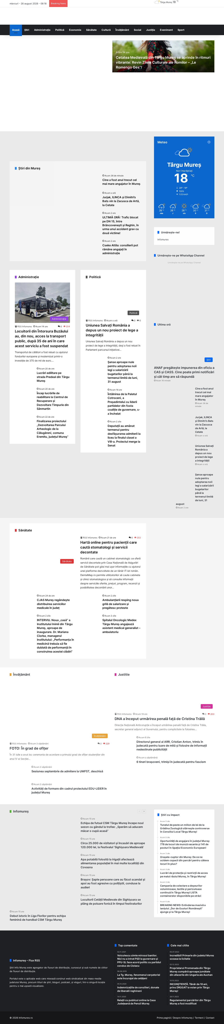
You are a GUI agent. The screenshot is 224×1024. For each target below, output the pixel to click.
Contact (210, 1017)
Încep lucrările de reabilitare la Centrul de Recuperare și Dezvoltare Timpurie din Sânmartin (53, 401)
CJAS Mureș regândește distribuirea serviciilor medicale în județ (53, 604)
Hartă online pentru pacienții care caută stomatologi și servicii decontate (108, 547)
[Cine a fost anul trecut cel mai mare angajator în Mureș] (90, 180)
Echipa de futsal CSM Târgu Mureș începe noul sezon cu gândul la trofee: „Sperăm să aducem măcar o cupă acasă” (112, 827)
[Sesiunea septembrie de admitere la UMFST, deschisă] (19, 771)
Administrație (42, 29)
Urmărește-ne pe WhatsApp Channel (184, 262)
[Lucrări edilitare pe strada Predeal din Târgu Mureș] (24, 373)
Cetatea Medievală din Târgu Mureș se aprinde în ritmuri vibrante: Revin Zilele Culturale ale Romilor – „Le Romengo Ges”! (163, 62)
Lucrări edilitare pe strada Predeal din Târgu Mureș (53, 376)
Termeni (199, 1017)
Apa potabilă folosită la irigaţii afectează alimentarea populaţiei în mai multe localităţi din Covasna (112, 863)
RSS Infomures (25, 326)
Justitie (124, 674)
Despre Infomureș (182, 1017)
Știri (26, 29)
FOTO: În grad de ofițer (29, 748)
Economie (75, 29)
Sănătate (91, 29)
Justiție (150, 29)
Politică (59, 29)
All (71, 811)
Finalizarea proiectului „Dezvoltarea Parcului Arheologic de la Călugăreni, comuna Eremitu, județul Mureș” (52, 429)
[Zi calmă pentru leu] (18, 858)
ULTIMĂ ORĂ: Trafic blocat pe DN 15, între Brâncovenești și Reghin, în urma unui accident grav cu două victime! (120, 225)
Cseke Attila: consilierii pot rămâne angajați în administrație (120, 249)
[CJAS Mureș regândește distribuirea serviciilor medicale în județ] (24, 600)
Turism (131, 811)
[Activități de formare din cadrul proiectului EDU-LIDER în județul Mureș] (19, 789)
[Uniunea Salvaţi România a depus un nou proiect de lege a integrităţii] (173, 457)
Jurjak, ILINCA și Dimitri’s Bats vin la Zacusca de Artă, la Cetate (121, 201)
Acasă (15, 29)
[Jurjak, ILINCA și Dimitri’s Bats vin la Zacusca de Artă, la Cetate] (90, 197)
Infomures (163, 239)
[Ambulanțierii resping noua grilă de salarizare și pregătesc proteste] (90, 600)
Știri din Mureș (29, 168)
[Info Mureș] (15, 16)
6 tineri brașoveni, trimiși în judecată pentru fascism (171, 762)
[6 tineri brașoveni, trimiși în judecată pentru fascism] (124, 762)
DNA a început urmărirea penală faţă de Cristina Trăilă (160, 719)
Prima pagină (164, 1017)
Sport (181, 29)
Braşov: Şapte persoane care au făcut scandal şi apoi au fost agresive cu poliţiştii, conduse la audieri (113, 883)
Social (137, 29)
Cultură (106, 29)
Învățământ (122, 29)
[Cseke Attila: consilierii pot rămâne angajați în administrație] (90, 245)
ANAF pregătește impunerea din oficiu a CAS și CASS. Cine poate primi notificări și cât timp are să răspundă (184, 372)
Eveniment (166, 29)
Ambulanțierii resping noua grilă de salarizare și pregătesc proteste (120, 604)
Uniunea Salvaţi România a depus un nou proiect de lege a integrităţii (112, 330)
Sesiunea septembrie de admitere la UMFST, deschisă (67, 771)
